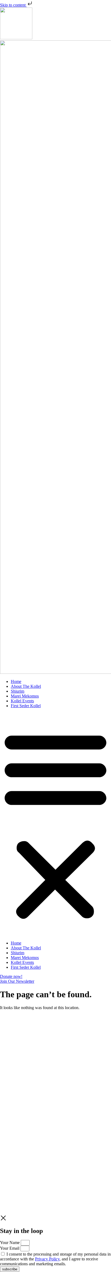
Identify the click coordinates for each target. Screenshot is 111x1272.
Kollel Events (22, 701)
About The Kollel (26, 686)
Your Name (10, 1242)
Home (16, 681)
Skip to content (13, 5)
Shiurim (17, 691)
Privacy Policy (47, 1068)
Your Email (10, 1248)
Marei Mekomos (25, 696)
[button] (55, 824)
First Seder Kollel (26, 705)
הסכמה (6, 1058)
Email (5, 1053)
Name (5, 1047)
